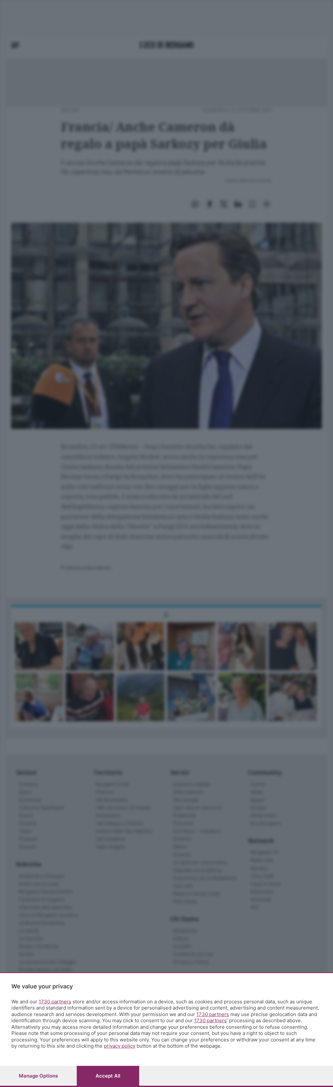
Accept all (108, 1076)
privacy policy (119, 1046)
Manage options (38, 1076)
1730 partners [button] (55, 1001)
